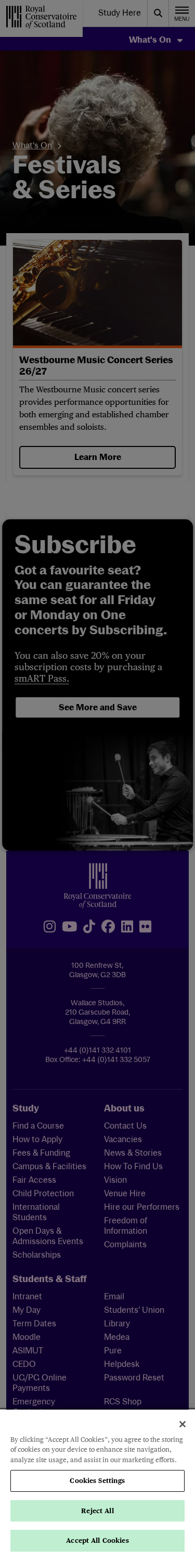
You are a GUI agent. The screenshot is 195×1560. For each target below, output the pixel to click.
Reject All (97, 1511)
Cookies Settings (97, 1481)
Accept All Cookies (97, 1540)
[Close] (182, 1424)
